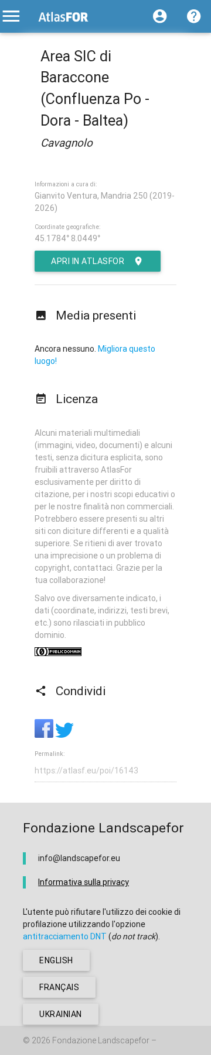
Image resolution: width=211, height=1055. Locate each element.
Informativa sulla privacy (83, 882)
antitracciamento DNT (65, 936)
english (56, 960)
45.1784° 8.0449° (67, 238)
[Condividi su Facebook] (45, 735)
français (59, 987)
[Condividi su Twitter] (64, 735)
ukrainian (60, 1014)
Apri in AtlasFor (87, 261)
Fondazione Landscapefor (100, 1040)
